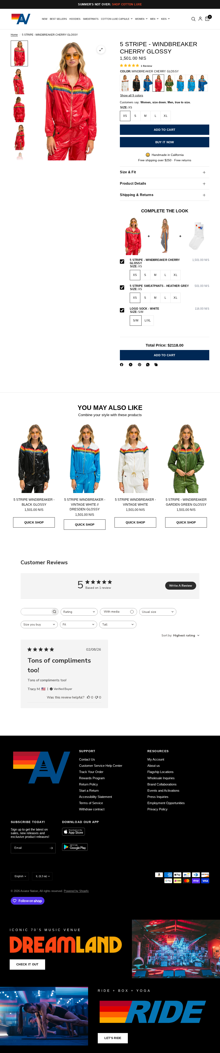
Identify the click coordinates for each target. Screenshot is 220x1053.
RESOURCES (158, 751)
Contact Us (87, 759)
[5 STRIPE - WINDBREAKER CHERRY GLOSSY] (158, 83)
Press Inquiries (157, 797)
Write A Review (180, 586)
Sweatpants (90, 19)
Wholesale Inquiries (161, 778)
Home (14, 34)
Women (139, 19)
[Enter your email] (51, 848)
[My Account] (200, 19)
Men (152, 19)
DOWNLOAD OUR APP (80, 821)
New (44, 19)
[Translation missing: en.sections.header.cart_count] (206, 19)
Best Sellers (58, 19)
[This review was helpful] (88, 697)
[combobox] (79, 612)
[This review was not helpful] (96, 697)
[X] (131, 364)
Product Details (133, 183)
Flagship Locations (160, 772)
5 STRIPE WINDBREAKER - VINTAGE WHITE (135, 502)
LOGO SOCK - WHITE (169, 308)
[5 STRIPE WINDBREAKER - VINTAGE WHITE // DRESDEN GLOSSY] (180, 83)
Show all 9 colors (131, 95)
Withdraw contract (91, 809)
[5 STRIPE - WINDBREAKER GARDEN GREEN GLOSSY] (169, 83)
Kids (164, 19)
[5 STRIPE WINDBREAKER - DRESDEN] (191, 83)
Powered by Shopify (76, 891)
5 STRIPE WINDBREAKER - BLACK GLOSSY (34, 502)
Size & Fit (128, 172)
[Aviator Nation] (110, 949)
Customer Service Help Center (100, 765)
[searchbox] (35, 611)
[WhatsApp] (148, 364)
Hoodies (74, 19)
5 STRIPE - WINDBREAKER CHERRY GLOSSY (169, 262)
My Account (155, 759)
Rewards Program (92, 778)
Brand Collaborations (162, 784)
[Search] (193, 19)
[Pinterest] (140, 364)
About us (153, 765)
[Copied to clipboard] (156, 364)
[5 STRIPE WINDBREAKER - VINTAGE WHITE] (125, 83)
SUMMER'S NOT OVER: (110, 4)
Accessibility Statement (95, 797)
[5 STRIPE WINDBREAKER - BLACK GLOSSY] (136, 83)
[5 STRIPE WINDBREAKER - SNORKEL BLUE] (147, 83)
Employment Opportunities (166, 803)
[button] (27, 964)
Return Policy (88, 784)
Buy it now (164, 142)
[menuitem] (45, 19)
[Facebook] (122, 364)
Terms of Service (91, 803)
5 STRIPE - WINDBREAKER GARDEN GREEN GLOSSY (186, 502)
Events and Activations (163, 790)
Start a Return (89, 790)
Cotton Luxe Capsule (115, 19)
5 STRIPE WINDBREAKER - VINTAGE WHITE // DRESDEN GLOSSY (84, 504)
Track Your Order (91, 772)
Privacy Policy (157, 809)
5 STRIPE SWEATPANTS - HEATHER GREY (169, 286)
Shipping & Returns (136, 195)
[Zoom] (101, 50)
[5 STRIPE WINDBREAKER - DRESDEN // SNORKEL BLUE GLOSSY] (202, 83)
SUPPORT (87, 751)
